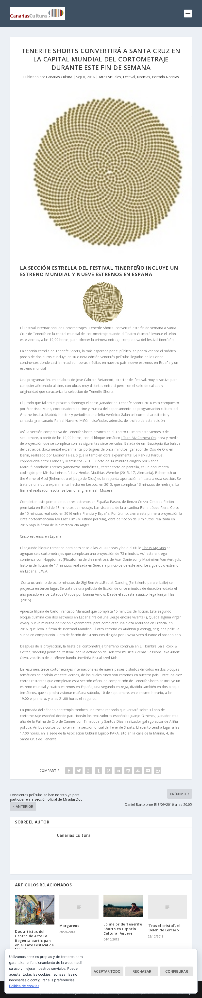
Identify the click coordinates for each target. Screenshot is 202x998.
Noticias (143, 76)
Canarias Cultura (59, 76)
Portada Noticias (165, 76)
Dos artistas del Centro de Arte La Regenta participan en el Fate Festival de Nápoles (34, 940)
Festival (129, 76)
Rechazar (142, 971)
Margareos (69, 925)
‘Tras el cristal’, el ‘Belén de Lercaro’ (164, 927)
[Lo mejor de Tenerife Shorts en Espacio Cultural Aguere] (123, 906)
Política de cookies (24, 986)
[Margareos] (79, 907)
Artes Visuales (110, 76)
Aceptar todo (107, 971)
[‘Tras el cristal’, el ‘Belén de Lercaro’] (167, 907)
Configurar (176, 971)
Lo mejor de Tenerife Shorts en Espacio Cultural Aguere (122, 928)
